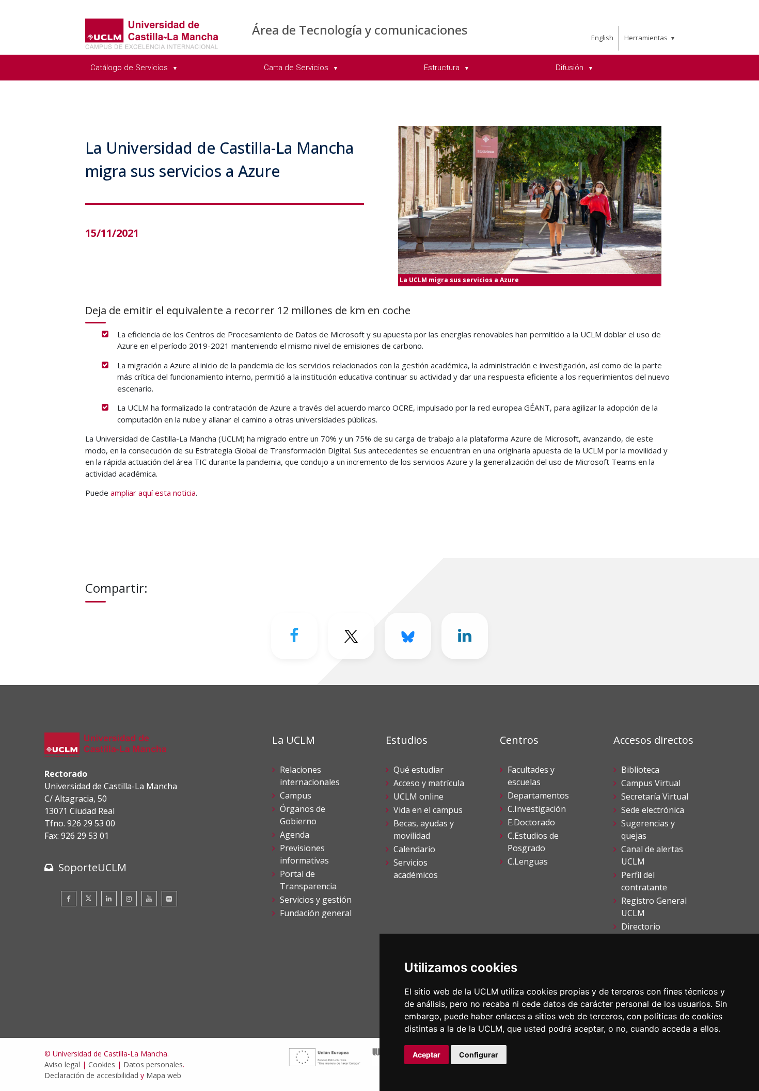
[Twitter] (89, 898)
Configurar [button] (478, 1054)
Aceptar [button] (426, 1054)
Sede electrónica (652, 810)
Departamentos (538, 795)
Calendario (414, 849)
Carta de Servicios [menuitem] (297, 67)
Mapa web (163, 1075)
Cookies (101, 1064)
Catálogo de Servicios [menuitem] (130, 67)
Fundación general (316, 913)
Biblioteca (640, 769)
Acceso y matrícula (428, 783)
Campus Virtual (651, 783)
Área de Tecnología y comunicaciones (359, 29)
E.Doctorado (531, 822)
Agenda (294, 834)
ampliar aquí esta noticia (153, 492)
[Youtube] (149, 898)
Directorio (640, 926)
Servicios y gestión (316, 899)
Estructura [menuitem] (443, 67)
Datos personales (153, 1064)
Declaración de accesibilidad (91, 1075)
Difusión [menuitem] (571, 67)
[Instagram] (129, 898)
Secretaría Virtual (654, 796)
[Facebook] (294, 636)
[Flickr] (169, 898)
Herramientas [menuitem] (646, 37)
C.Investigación (537, 809)
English (602, 37)
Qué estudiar (418, 769)
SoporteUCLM (92, 867)
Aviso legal (62, 1064)
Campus (295, 795)
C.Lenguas (528, 861)
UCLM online (418, 796)
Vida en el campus (428, 810)
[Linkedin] (464, 636)
